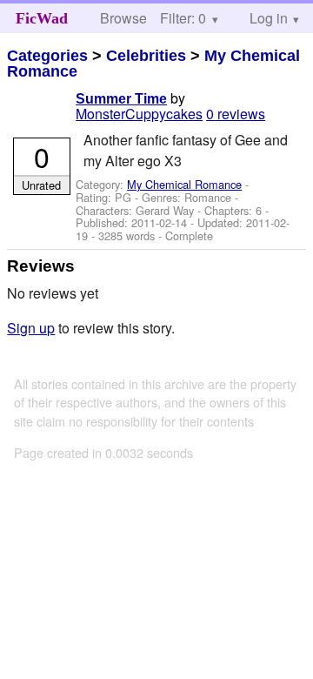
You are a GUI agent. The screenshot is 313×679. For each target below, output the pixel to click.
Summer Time (121, 98)
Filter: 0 (183, 18)
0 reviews (235, 114)
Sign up (31, 328)
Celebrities (146, 55)
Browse (123, 18)
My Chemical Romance (184, 184)
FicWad (42, 18)
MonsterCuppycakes (139, 114)
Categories (47, 55)
